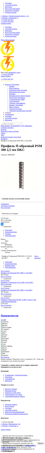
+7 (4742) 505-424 (7, 20)
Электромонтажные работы (15, 396)
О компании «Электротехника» (16, 375)
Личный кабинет (11, 404)
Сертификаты (10, 379)
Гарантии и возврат (12, 10)
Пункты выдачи (10, 12)
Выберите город (15, 72)
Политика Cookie (9, 451)
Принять (40, 443)
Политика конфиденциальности (16, 414)
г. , (10, 424)
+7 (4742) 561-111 (7, 79)
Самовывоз (5, 204)
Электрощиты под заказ (13, 394)
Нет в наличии (37, 257)
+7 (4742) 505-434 (7, 21)
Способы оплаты (11, 5)
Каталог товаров (11, 389)
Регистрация (9, 406)
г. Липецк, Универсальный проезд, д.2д (15, 16)
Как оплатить (5, 208)
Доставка (8, 3)
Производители (9, 315)
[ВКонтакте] (2, 224)
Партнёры (8, 377)
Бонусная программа (12, 9)
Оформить (28, 126)
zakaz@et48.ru (6, 76)
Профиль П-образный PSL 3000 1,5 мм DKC (17, 273)
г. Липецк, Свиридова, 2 (9, 18)
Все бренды (5, 357)
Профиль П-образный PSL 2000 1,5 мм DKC (17, 290)
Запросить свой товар (13, 393)
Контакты (8, 7)
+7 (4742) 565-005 (7, 74)
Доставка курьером (8, 206)
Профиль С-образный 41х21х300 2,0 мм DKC (17, 282)
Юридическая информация (14, 412)
